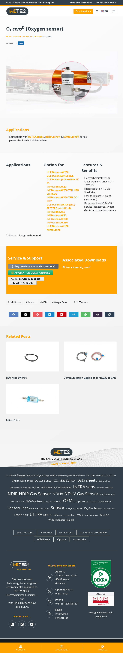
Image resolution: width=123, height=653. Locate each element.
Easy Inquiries (83, 11)
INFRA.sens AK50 (56, 215)
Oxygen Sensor (60, 302)
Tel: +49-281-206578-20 (106, 2)
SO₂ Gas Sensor (92, 508)
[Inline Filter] (32, 399)
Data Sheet (78, 267)
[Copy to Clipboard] (109, 314)
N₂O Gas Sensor (35, 501)
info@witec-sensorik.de (80, 2)
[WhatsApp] (85, 314)
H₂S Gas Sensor (44, 487)
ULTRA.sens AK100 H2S (60, 176)
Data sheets (87, 480)
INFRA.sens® (52, 136)
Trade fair (21, 515)
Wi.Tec (104, 515)
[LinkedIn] (49, 314)
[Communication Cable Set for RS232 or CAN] (90, 356)
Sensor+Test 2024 (39, 508)
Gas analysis (104, 481)
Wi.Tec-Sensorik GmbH (61, 519)
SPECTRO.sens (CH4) (59, 208)
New (21, 43)
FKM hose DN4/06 (16, 377)
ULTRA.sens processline (64, 515)
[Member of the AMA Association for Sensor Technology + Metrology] (101, 598)
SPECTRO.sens (24, 532)
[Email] (97, 314)
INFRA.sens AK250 (57, 222)
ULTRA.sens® (36, 136)
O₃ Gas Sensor (104, 501)
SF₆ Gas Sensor (75, 508)
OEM (43, 302)
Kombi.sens (53, 229)
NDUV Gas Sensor (81, 493)
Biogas (21, 475)
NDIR (13, 493)
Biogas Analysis (34, 475)
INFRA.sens (14, 302)
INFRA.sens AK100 (57, 219)
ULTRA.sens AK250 (57, 172)
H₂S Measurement (63, 487)
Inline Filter (13, 420)
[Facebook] (13, 314)
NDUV (58, 493)
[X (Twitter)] (25, 314)
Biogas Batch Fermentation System (58, 476)
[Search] (97, 11)
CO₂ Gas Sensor (65, 480)
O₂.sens (30, 302)
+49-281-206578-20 (66, 603)
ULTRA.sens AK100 (57, 226)
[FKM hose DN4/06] (32, 356)
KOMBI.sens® (71, 136)
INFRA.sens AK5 (56, 211)
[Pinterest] (37, 314)
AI (7, 475)
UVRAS (79, 515)
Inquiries (100, 487)
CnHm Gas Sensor (22, 480)
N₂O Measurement (54, 501)
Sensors (59, 508)
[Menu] (114, 11)
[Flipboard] (61, 314)
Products (27, 36)
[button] (104, 11)
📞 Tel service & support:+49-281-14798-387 (26, 280)
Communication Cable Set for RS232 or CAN (90, 377)
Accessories (79, 539)
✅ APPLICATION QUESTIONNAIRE (30, 272)
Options (38, 36)
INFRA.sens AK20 (56, 186)
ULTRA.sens (81, 302)
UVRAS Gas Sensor (91, 515)
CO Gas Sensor (43, 480)
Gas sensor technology (20, 487)
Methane (109, 487)
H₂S (34, 487)
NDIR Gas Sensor (35, 493)
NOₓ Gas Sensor (17, 501)
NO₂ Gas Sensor (107, 494)
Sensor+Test (18, 508)
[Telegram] (73, 314)
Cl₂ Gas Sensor (110, 476)
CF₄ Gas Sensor (79, 476)
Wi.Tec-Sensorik (13, 36)
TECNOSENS (109, 508)
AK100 (12, 475)
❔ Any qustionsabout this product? (33, 266)
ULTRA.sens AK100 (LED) (61, 204)
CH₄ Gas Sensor (94, 475)
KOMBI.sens (43, 539)
